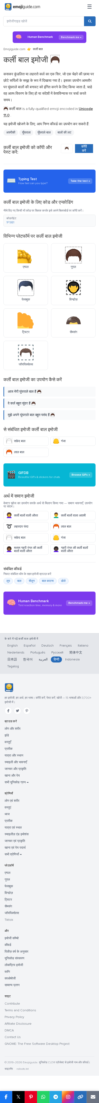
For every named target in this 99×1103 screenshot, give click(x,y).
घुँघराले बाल (44, 132)
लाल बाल (15, 452)
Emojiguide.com (14, 49)
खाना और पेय (12, 776)
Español (29, 645)
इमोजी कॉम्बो (12, 938)
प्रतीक (8, 749)
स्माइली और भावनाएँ (16, 762)
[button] (49, 221)
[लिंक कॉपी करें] (80, 1097)
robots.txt (23, 1069)
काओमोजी (10, 978)
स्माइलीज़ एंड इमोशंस (17, 834)
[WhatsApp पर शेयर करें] (43, 1097)
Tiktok (9, 920)
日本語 (12, 659)
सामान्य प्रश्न (12, 985)
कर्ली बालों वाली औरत (22, 515)
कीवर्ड (8, 945)
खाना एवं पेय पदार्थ (15, 848)
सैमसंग (8, 906)
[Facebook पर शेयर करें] (6, 1097)
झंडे (7, 735)
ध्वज (7, 814)
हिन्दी (56, 659)
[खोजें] (90, 21)
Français (66, 645)
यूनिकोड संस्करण (14, 958)
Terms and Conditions (20, 1010)
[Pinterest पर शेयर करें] (31, 1097)
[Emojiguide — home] (22, 7)
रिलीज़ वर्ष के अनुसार (16, 952)
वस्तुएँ (8, 742)
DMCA (9, 1030)
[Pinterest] (26, 710)
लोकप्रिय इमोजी (14, 965)
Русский (57, 652)
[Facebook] (8, 710)
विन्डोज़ (9, 893)
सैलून (32, 581)
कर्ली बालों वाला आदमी (69, 515)
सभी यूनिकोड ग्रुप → (17, 782)
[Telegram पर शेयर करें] (56, 1097)
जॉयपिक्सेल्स (12, 913)
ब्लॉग (7, 972)
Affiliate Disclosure (18, 1024)
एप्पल (7, 873)
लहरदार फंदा (17, 526)
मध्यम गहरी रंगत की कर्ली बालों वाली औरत (24, 549)
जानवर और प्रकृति (15, 769)
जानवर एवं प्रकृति (15, 841)
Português (37, 652)
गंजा (59, 441)
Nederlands (15, 652)
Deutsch (47, 645)
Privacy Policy (14, 1017)
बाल (19, 581)
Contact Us (13, 1037)
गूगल (7, 879)
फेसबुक (9, 886)
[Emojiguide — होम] (9, 687)
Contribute (12, 1004)
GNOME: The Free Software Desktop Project (37, 1044)
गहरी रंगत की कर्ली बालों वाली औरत (70, 549)
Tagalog (13, 666)
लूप (8, 581)
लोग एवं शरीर (12, 801)
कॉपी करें (84, 148)
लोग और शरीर (12, 729)
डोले (63, 581)
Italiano (83, 645)
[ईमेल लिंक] (93, 1097)
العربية (43, 659)
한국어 (28, 659)
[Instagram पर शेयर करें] (68, 1097)
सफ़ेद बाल (15, 441)
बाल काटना (48, 581)
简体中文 (75, 652)
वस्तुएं (8, 807)
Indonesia (72, 659)
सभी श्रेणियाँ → (13, 854)
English (12, 645)
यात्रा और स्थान (14, 755)
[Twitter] (17, 710)
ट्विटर (8, 900)
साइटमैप (9, 1069)
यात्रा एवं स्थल (13, 828)
